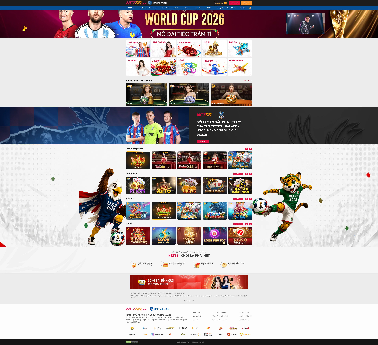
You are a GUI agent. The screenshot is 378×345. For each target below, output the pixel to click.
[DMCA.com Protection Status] (132, 342)
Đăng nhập (234, 3)
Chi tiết (202, 141)
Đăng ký (246, 3)
